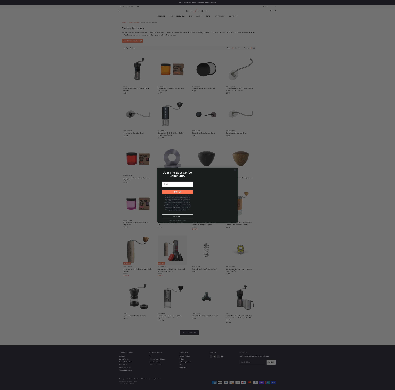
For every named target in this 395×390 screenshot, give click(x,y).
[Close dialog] (235, 167)
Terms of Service (182, 222)
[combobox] (166, 188)
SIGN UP (177, 194)
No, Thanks (177, 219)
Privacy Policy (172, 213)
